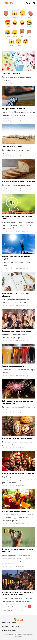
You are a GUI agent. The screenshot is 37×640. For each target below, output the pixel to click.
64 (12, 610)
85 (19, 610)
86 (22, 610)
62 (5, 610)
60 (26, 607)
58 (19, 607)
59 (22, 607)
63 (9, 610)
